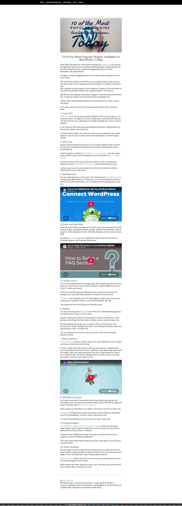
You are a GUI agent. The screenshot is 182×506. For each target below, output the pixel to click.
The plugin (64, 298)
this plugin (73, 238)
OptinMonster (112, 177)
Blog (75, 2)
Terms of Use (92, 504)
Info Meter (67, 2)
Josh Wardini (68, 480)
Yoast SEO (64, 116)
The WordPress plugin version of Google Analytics (80, 426)
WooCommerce (66, 342)
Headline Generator (53, 2)
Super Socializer (66, 458)
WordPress (105, 65)
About (81, 2)
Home (42, 2)
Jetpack (83, 311)
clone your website (88, 405)
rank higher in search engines (95, 153)
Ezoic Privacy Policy (104, 504)
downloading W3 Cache (83, 164)
